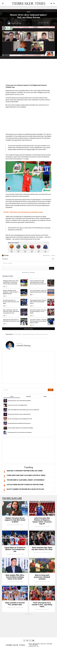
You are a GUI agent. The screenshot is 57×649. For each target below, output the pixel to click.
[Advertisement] (28, 72)
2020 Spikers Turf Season (34, 334)
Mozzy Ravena (44, 334)
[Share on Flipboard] (45, 22)
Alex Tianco (37, 609)
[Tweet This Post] (42, 22)
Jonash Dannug (16, 22)
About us (30, 643)
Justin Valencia (10, 524)
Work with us (43, 643)
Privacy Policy (49, 643)
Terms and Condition (33, 644)
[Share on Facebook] (39, 22)
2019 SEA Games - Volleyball (20, 334)
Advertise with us (36, 643)
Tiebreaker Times (10, 554)
